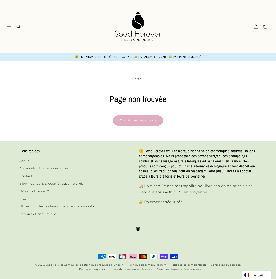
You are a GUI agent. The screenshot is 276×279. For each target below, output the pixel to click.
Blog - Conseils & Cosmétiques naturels (51, 184)
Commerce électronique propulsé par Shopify (94, 264)
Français (257, 275)
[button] (9, 26)
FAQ (23, 199)
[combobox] (257, 275)
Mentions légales (168, 269)
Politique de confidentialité (189, 264)
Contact (25, 176)
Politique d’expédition (93, 269)
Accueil (25, 161)
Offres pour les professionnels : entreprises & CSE (59, 206)
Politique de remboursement (147, 264)
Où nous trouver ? (34, 191)
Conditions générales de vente (133, 269)
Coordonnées (192, 269)
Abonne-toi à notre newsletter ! (45, 168)
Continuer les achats (138, 120)
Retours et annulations (37, 214)
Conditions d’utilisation (226, 264)
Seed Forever (54, 264)
